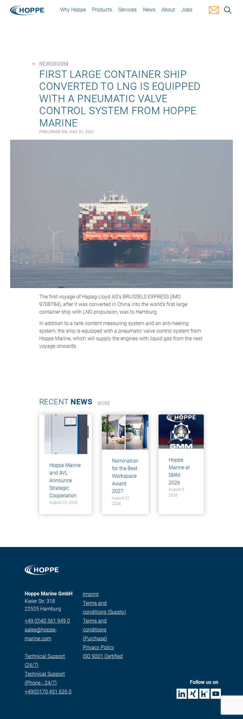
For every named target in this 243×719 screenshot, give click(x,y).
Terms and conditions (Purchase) (95, 630)
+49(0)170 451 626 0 (48, 692)
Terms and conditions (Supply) (104, 607)
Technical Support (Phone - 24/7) (45, 678)
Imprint (91, 594)
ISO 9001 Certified (103, 656)
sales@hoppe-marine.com (41, 634)
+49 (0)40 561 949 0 (47, 621)
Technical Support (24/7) (45, 660)
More (103, 402)
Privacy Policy (98, 647)
